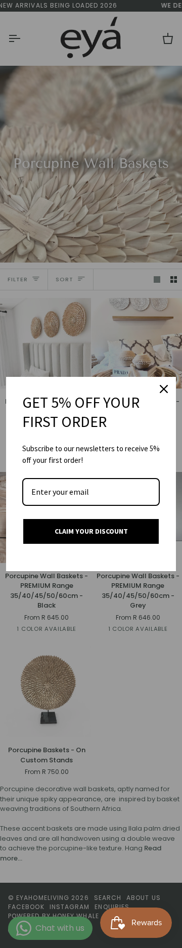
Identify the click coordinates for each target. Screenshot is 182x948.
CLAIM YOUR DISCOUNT (91, 531)
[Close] (164, 389)
